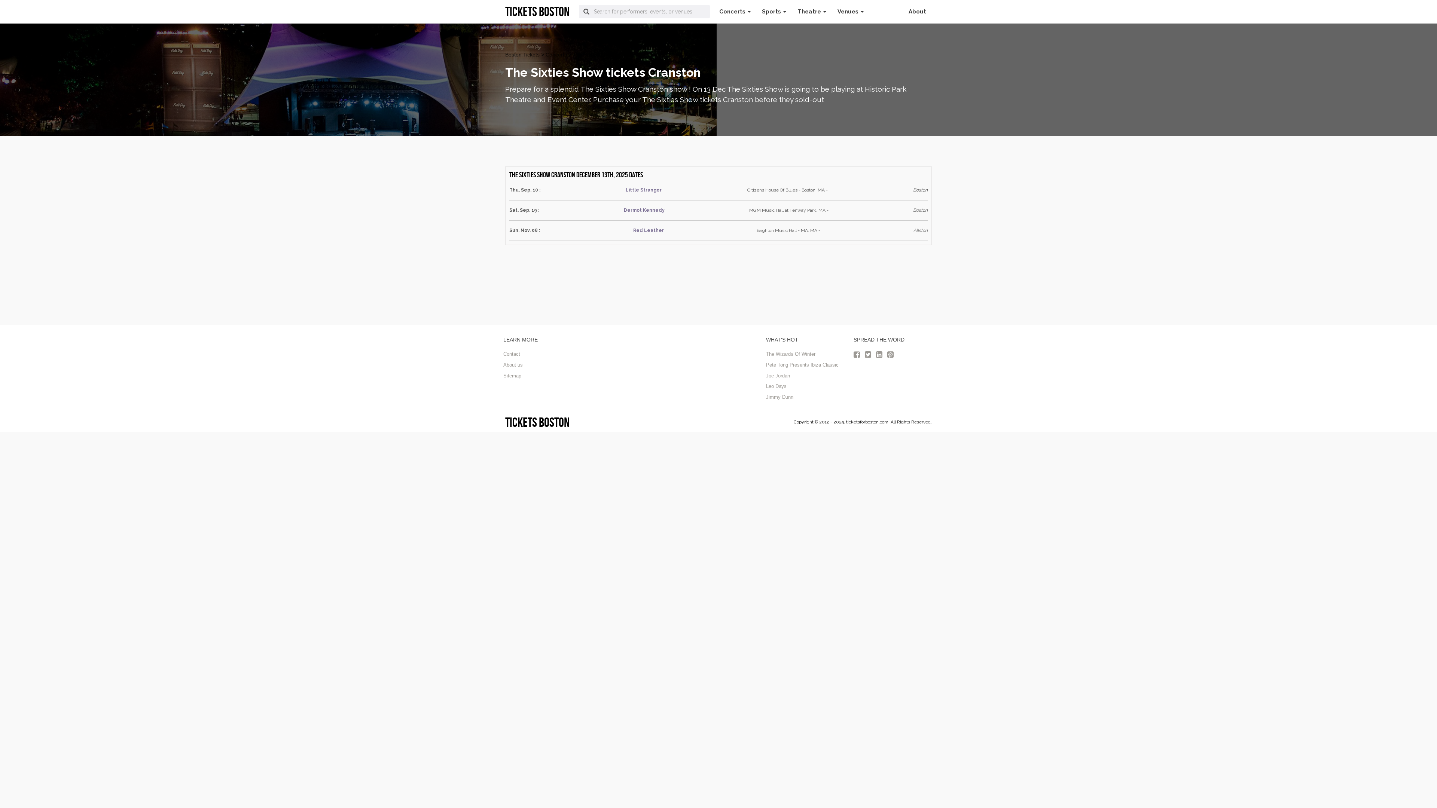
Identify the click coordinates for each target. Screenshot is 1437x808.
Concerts (733, 11)
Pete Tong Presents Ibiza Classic (802, 365)
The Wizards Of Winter (790, 354)
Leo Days (776, 386)
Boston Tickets (522, 55)
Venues (849, 11)
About (917, 11)
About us (513, 365)
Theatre (810, 11)
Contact (511, 354)
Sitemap (512, 376)
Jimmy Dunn (779, 397)
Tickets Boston (537, 422)
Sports (772, 11)
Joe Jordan (778, 376)
